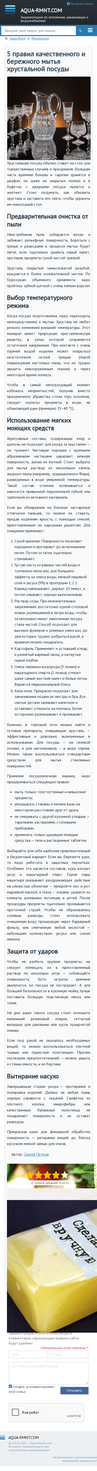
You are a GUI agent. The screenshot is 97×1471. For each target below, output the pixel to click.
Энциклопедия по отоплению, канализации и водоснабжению (54, 14)
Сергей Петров (36, 1154)
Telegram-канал (81, 3)
